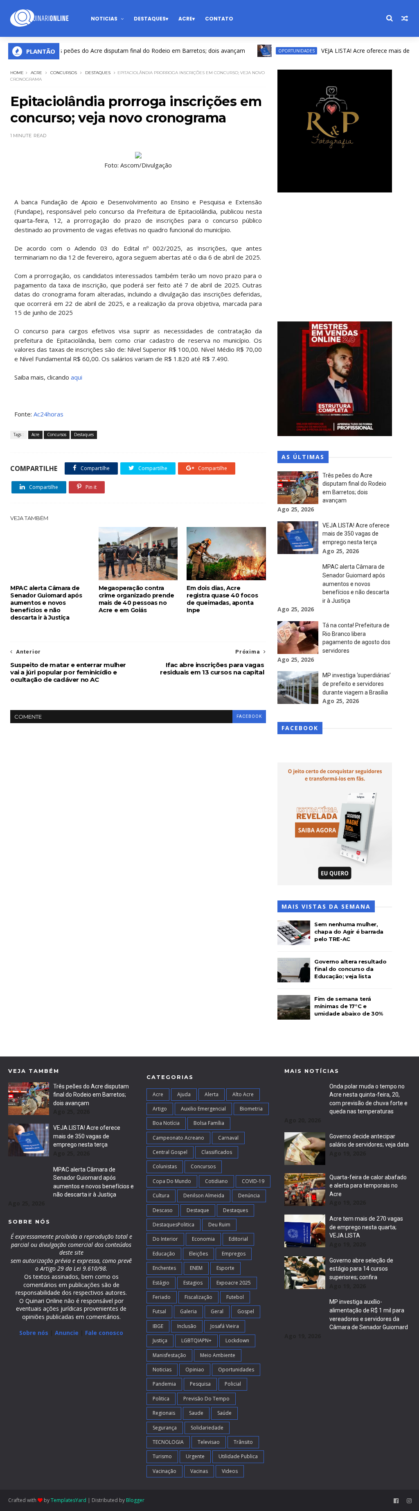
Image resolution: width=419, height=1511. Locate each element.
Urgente (195, 1456)
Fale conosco (104, 1333)
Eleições (198, 1253)
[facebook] (396, 1500)
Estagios (193, 1282)
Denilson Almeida (203, 1195)
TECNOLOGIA (168, 1442)
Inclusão (186, 1326)
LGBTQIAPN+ (196, 1340)
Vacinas (199, 1471)
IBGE (158, 1326)
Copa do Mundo (172, 1181)
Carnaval (228, 1137)
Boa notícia (166, 1123)
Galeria (188, 1311)
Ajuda (184, 1094)
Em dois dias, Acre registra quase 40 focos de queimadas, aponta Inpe (222, 599)
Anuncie (67, 1333)
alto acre (243, 1094)
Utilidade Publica (238, 1456)
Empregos (234, 1253)
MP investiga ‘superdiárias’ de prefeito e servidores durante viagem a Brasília (356, 683)
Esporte (225, 1267)
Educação (164, 1253)
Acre (185, 18)
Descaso (163, 1210)
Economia (203, 1238)
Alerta (212, 1094)
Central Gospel (170, 1152)
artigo (160, 1108)
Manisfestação (169, 1355)
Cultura (161, 1195)
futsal (159, 1311)
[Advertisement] (334, 258)
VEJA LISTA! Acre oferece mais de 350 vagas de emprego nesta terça (356, 533)
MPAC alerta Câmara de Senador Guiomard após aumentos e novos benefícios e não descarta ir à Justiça (46, 602)
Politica (161, 1398)
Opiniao (194, 1369)
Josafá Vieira (224, 1326)
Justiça (160, 1340)
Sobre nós (33, 1333)
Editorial (238, 1238)
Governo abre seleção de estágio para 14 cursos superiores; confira (361, 1268)
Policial (233, 1383)
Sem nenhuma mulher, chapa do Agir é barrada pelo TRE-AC (348, 931)
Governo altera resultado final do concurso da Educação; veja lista (350, 968)
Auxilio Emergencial (203, 1108)
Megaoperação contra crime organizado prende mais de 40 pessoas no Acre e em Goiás (136, 599)
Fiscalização (198, 1297)
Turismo (162, 1456)
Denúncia (249, 1195)
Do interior (165, 1238)
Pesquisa (200, 1383)
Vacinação (164, 1471)
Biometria (251, 1108)
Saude (196, 1412)
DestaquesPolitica (173, 1224)
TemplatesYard (68, 1500)
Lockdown (237, 1340)
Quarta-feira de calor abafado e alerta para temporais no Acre (368, 1185)
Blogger (135, 1500)
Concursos (63, 72)
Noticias (104, 18)
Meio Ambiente (217, 1355)
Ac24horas (48, 414)
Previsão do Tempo (206, 1398)
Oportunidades (275, 51)
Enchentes (164, 1267)
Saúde (224, 1412)
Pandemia (164, 1383)
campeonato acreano (178, 1137)
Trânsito (243, 1442)
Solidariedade (207, 1427)
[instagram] (409, 1500)
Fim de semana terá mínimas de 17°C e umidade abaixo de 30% (348, 1006)
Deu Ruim (219, 1224)
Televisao (209, 1442)
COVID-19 (253, 1181)
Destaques (150, 18)
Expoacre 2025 (233, 1282)
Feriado (162, 1297)
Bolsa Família (209, 1123)
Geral (217, 1311)
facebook (249, 716)
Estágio (161, 1282)
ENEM (196, 1267)
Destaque (198, 1210)
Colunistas (165, 1166)
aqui (76, 377)
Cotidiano (216, 1181)
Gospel (245, 1311)
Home (17, 72)
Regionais (164, 1412)
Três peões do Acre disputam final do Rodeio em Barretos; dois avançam (126, 50)
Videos (230, 1471)
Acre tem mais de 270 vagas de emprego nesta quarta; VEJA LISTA (366, 1227)
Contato (219, 18)
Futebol (235, 1297)
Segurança (165, 1427)
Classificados (216, 1152)
